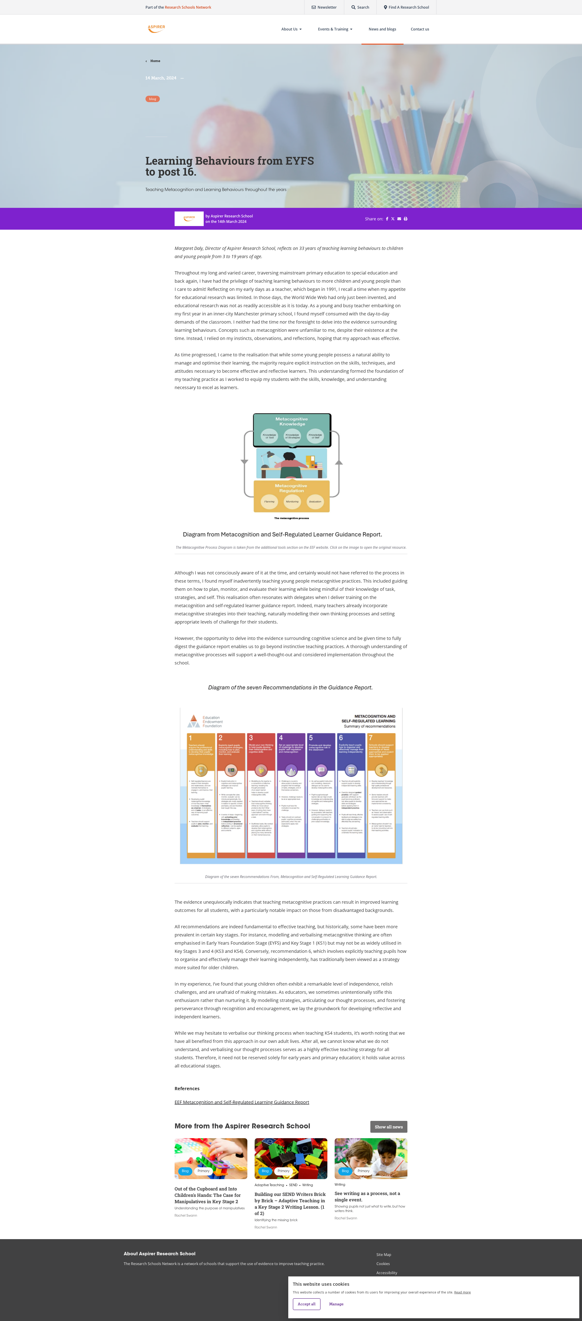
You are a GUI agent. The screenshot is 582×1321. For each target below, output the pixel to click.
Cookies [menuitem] (383, 1263)
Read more (462, 1292)
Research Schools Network (188, 7)
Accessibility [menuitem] (386, 1272)
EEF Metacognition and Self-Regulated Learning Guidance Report (242, 1102)
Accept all (307, 1304)
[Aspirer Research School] (156, 29)
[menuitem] (385, 219)
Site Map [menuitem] (383, 1254)
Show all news (389, 1127)
